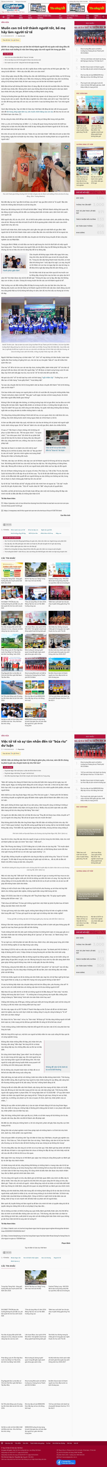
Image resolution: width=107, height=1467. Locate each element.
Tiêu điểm (21, 17)
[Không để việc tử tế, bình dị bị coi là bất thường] (57, 1168)
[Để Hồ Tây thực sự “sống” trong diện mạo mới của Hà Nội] (36, 570)
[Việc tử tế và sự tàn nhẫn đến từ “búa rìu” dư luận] (57, 437)
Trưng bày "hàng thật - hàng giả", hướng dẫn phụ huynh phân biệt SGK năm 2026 (11, 581)
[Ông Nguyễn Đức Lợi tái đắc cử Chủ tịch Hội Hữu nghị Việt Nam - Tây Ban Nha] (12, 664)
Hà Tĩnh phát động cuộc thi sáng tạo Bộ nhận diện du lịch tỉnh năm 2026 (12, 698)
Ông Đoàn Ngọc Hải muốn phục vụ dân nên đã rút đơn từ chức (23, 770)
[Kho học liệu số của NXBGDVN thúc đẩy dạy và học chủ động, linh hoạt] (36, 687)
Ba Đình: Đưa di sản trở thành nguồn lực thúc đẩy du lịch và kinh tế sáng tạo (58, 675)
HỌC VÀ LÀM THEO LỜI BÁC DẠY (86, 212)
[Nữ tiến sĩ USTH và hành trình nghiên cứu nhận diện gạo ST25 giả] (97, 171)
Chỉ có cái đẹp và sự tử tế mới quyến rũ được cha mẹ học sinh (23, 60)
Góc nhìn (30, 17)
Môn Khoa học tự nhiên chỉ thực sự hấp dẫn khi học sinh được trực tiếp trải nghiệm (82, 181)
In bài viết (8, 524)
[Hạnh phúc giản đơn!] (14, 261)
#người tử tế (57, 1374)
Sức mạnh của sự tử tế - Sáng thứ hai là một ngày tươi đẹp (22, 62)
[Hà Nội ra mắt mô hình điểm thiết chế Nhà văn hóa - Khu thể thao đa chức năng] (12, 710)
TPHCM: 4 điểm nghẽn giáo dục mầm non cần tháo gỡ (20, 546)
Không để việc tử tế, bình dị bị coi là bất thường (56, 1178)
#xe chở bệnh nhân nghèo (31, 1374)
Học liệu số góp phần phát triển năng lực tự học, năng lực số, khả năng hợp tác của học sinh (12, 629)
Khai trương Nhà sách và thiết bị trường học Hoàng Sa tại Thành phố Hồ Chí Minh (35, 675)
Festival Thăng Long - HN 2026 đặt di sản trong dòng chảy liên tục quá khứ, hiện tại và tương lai (59, 581)
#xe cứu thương (46, 1374)
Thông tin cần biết (83, 205)
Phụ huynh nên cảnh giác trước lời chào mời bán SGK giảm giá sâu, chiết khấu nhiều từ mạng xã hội (93, 85)
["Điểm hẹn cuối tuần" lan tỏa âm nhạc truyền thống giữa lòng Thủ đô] (59, 593)
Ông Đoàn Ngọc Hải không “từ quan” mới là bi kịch (19, 773)
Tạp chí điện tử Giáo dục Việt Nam (36, 1364)
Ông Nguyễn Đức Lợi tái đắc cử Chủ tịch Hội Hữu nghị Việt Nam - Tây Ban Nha (11, 675)
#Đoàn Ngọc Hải (15, 1374)
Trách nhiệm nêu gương (44, 17)
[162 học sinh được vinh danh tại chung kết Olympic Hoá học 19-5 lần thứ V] (59, 687)
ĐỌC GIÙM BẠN (81, 93)
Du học (60, 17)
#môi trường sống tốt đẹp (18, 533)
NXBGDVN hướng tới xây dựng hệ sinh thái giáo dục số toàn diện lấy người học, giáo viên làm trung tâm (35, 723)
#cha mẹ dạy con (33, 530)
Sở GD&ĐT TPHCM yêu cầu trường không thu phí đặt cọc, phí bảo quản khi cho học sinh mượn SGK (12, 605)
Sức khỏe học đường (72, 17)
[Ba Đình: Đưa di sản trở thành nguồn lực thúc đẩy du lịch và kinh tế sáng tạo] (59, 664)
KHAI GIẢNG (80, 233)
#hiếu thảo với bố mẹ (47, 533)
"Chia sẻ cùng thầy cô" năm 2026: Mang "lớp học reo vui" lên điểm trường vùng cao (35, 604)
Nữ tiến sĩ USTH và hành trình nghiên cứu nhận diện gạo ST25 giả (97, 180)
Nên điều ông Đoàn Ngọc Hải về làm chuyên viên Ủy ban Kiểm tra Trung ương (27, 776)
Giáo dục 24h (10, 17)
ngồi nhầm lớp (47, 378)
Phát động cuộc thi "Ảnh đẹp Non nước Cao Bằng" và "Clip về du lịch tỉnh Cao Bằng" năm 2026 (11, 652)
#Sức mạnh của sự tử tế (18, 530)
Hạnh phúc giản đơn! (11, 270)
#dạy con (58, 533)
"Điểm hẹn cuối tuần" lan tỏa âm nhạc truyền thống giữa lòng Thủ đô (59, 604)
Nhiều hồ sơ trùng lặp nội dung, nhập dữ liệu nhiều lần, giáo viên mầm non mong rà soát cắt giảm (33, 549)
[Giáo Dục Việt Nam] (13, 8)
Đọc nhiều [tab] (90, 23)
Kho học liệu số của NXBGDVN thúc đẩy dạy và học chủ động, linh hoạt (35, 698)
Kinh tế (96, 17)
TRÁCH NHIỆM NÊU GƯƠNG (86, 219)
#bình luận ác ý (15, 1378)
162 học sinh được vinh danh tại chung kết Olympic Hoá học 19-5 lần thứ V (59, 698)
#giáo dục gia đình (46, 530)
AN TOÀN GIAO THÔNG (84, 226)
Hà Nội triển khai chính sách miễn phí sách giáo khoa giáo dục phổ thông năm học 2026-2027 (59, 652)
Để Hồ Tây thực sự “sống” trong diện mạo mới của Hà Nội (35, 580)
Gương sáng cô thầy (84, 144)
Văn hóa (87, 17)
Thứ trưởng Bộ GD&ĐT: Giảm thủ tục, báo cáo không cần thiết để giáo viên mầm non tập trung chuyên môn (36, 551)
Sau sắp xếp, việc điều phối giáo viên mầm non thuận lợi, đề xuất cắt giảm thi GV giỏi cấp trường (33, 544)
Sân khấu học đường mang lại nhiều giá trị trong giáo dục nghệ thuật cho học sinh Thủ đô (59, 629)
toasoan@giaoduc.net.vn (99, 1)
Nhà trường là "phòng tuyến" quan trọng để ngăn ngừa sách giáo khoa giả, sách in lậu (35, 652)
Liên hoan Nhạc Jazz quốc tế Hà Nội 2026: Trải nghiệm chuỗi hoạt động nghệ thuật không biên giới (35, 629)
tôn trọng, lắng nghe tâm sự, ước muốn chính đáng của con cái (30, 112)
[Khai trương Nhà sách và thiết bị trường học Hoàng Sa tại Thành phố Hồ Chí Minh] (36, 664)
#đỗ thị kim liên (33, 533)
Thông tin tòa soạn (20, 1)
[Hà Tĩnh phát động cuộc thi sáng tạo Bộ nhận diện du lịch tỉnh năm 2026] (12, 687)
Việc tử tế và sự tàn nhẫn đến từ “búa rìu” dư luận (19, 57)
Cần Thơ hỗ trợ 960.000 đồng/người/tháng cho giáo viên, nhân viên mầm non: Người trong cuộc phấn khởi (35, 541)
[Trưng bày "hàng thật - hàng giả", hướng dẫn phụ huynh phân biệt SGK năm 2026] (12, 570)
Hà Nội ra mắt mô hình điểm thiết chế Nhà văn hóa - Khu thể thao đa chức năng (11, 721)
